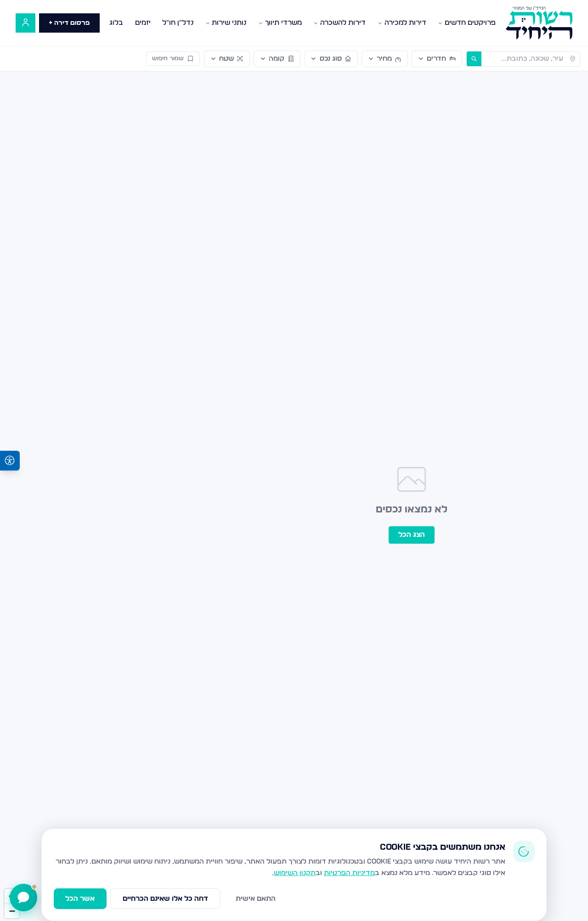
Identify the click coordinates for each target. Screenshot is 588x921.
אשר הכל (80, 898)
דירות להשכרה (343, 22)
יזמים (143, 22)
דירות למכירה (405, 22)
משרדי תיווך (283, 22)
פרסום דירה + (69, 23)
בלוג (116, 22)
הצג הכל (411, 534)
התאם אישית (256, 898)
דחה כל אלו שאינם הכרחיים (165, 898)
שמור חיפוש (168, 59)
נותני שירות (229, 22)
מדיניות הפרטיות (349, 873)
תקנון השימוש (295, 873)
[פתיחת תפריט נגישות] (10, 461)
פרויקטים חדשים (470, 22)
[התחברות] (25, 23)
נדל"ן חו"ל (177, 22)
